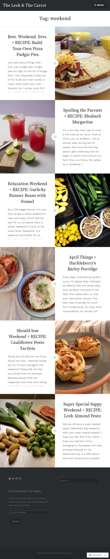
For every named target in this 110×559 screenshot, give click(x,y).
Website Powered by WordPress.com (55, 553)
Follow (15, 521)
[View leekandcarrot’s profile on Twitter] (13, 478)
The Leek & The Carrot (24, 5)
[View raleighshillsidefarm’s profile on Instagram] (16, 478)
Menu (100, 5)
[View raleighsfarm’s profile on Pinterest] (20, 478)
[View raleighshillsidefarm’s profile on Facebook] (10, 478)
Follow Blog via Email (25, 491)
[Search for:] (79, 480)
